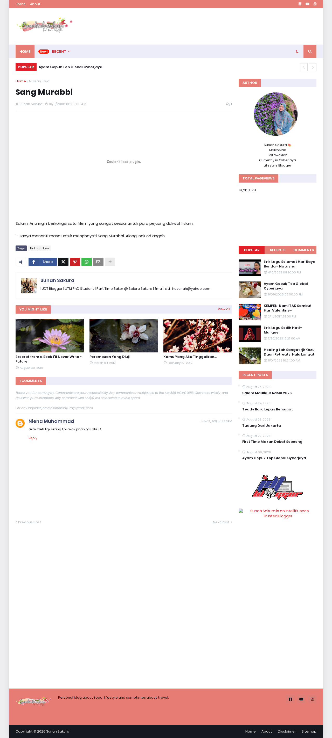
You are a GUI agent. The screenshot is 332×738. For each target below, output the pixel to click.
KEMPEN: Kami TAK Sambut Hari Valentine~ (288, 308)
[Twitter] (63, 262)
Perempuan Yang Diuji (109, 356)
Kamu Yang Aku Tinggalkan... (190, 356)
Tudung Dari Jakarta (261, 425)
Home (20, 4)
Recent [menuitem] (59, 51)
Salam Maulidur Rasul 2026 (267, 393)
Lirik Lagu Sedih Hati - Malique (283, 330)
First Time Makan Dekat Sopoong (272, 441)
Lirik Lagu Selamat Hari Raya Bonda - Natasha (289, 264)
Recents (277, 250)
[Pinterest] (75, 262)
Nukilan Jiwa (39, 81)
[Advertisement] (222, 26)
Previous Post (29, 522)
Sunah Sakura (57, 280)
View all (224, 309)
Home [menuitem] (25, 51)
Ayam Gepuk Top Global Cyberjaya (70, 66)
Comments (303, 250)
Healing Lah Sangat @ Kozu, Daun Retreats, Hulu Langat (289, 352)
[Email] (98, 262)
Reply (33, 438)
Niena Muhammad (51, 421)
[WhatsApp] (86, 262)
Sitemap (309, 731)
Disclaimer (287, 731)
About (35, 4)
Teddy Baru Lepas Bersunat (267, 409)
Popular (251, 250)
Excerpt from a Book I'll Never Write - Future (49, 359)
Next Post (221, 522)
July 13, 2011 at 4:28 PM (216, 421)
